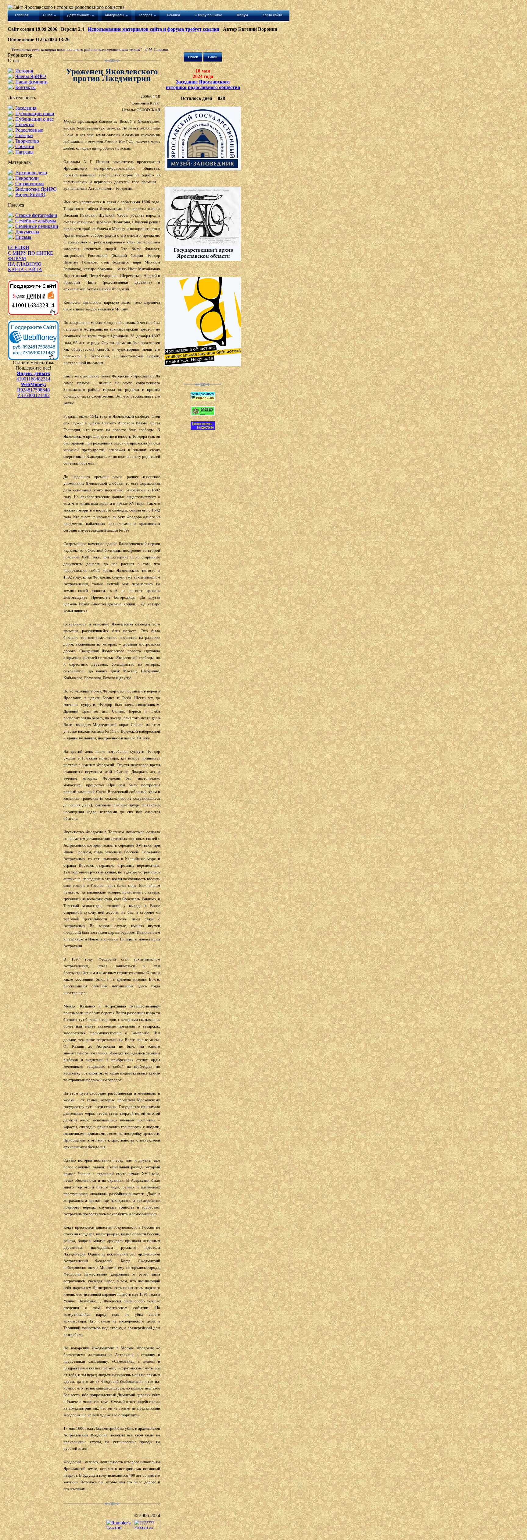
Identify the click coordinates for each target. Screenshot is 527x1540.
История (24, 70)
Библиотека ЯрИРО (36, 189)
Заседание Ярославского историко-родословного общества (203, 84)
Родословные (29, 130)
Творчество (27, 140)
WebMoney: (33, 384)
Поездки (24, 135)
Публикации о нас (34, 119)
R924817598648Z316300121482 (33, 392)
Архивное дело (31, 172)
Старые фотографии (36, 215)
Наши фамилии (31, 81)
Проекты (24, 124)
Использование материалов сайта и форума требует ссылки (153, 29)
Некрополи (27, 178)
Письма (23, 237)
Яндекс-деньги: (33, 373)
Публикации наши (34, 113)
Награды (24, 151)
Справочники (29, 183)
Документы (27, 231)
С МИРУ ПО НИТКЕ (30, 253)
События (24, 146)
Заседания (25, 108)
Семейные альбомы (35, 220)
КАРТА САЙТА (25, 269)
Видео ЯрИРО (30, 194)
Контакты (25, 87)
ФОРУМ (17, 258)
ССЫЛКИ (18, 247)
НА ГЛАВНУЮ (24, 264)
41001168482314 (33, 378)
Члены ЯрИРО (30, 76)
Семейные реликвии (36, 226)
